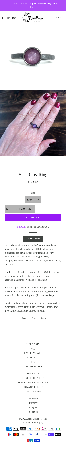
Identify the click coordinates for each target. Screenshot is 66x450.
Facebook (33, 398)
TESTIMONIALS (33, 366)
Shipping (21, 226)
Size (33, 192)
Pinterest (33, 403)
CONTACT (33, 357)
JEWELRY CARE (33, 353)
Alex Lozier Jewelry (37, 418)
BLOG (33, 362)
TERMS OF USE (33, 391)
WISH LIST (33, 373)
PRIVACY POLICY (33, 387)
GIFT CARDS (33, 344)
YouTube (33, 411)
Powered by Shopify (33, 422)
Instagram (33, 407)
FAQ (33, 348)
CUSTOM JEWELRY (33, 378)
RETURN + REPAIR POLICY (33, 382)
